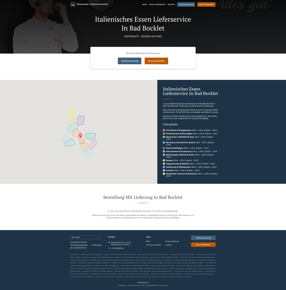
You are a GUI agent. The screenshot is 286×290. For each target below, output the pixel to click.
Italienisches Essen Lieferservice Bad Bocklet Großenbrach (156, 271)
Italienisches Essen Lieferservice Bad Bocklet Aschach (189, 271)
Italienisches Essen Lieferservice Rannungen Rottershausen (180, 260)
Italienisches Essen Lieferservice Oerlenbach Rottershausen (120, 254)
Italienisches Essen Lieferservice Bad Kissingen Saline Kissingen (197, 257)
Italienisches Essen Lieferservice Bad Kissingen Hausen (85, 260)
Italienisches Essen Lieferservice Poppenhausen (106, 265)
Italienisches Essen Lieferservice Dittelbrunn (82, 277)
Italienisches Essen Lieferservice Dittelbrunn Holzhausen (133, 274)
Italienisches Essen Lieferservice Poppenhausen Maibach (188, 263)
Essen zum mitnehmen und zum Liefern (180, 277)
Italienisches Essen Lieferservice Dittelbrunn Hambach (200, 274)
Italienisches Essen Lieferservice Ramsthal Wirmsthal (135, 265)
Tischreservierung (172, 241)
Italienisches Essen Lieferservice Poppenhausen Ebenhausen (94, 263)
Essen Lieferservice (157, 4)
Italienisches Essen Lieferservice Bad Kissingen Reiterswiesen (131, 257)
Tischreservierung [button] (186, 4)
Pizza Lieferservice (153, 277)
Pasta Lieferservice (164, 277)
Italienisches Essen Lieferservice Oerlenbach (182, 254)
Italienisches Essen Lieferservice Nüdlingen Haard (182, 268)
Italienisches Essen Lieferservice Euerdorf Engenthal (128, 268)
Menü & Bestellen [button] (206, 4)
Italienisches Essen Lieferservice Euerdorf (155, 268)
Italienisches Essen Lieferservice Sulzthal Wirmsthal (190, 265)
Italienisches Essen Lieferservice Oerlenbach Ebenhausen (153, 254)
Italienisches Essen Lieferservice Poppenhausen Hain (125, 263)
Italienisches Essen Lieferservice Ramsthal (162, 265)
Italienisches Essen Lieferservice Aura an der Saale (109, 277)
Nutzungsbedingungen (79, 245)
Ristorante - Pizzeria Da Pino (92, 4)
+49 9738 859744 (117, 248)
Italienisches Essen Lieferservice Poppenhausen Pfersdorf (156, 263)
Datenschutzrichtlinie (78, 242)
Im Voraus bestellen (153, 245)
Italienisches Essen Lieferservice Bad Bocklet (104, 274)
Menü (144, 4)
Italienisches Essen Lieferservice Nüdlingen (126, 271)
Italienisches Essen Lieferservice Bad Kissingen (149, 260)
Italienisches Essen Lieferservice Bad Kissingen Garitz (164, 257)
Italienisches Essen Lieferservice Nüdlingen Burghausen (97, 271)
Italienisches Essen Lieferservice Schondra (135, 277)
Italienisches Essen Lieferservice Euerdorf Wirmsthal (98, 268)
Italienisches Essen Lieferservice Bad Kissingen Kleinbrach (118, 260)
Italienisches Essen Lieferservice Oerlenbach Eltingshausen (86, 254)
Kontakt (171, 4)
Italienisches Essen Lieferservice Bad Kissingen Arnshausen (97, 257)
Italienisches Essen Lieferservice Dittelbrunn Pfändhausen (167, 274)
